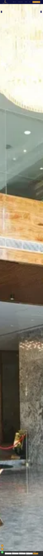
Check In (6, 552)
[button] (2, 545)
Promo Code (27, 552)
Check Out (13, 552)
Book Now (35, 553)
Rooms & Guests (21, 552)
